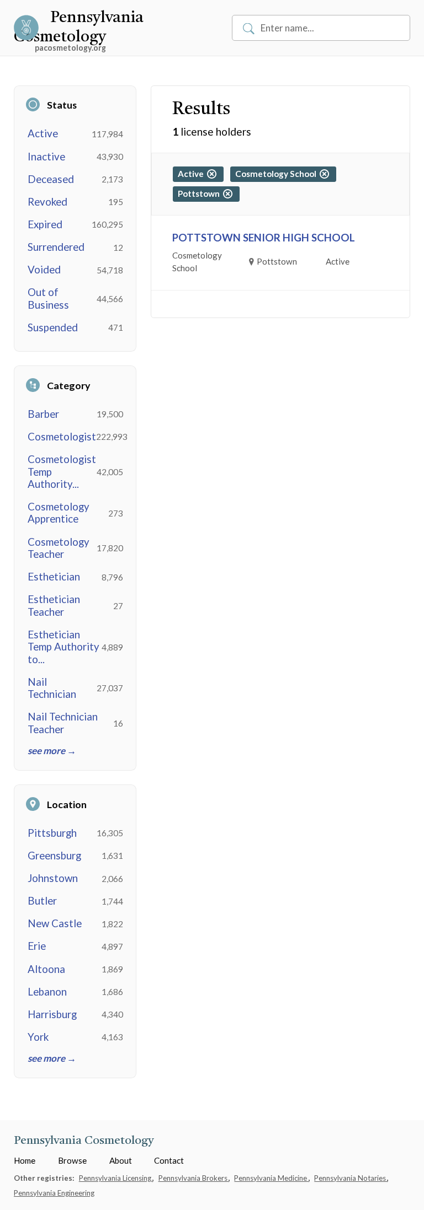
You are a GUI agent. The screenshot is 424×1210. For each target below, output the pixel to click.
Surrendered (56, 247)
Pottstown (200, 193)
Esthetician (54, 577)
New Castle (55, 923)
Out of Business (48, 298)
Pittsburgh (52, 833)
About (120, 1160)
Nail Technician (52, 688)
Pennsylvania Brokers (193, 1178)
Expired (45, 224)
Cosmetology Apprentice (58, 513)
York (38, 1037)
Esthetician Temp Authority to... (63, 646)
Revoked (47, 202)
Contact (169, 1160)
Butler (42, 901)
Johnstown (53, 878)
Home (24, 1160)
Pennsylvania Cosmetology (83, 1141)
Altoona (46, 969)
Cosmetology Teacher (58, 548)
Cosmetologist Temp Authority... (62, 471)
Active (43, 133)
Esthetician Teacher (54, 605)
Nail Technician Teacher (63, 723)
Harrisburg (52, 1014)
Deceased (51, 179)
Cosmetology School (277, 174)
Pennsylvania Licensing (116, 1178)
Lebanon (47, 992)
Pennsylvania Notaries (351, 1178)
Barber (43, 414)
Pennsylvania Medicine (271, 1178)
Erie (37, 946)
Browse (72, 1160)
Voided (44, 269)
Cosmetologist (62, 437)
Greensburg (54, 855)
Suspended (53, 327)
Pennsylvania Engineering (54, 1193)
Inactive (46, 156)
